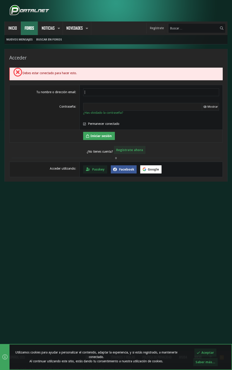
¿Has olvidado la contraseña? (103, 112)
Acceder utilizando (62, 168)
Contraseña (67, 106)
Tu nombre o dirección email (55, 92)
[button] (58, 28)
